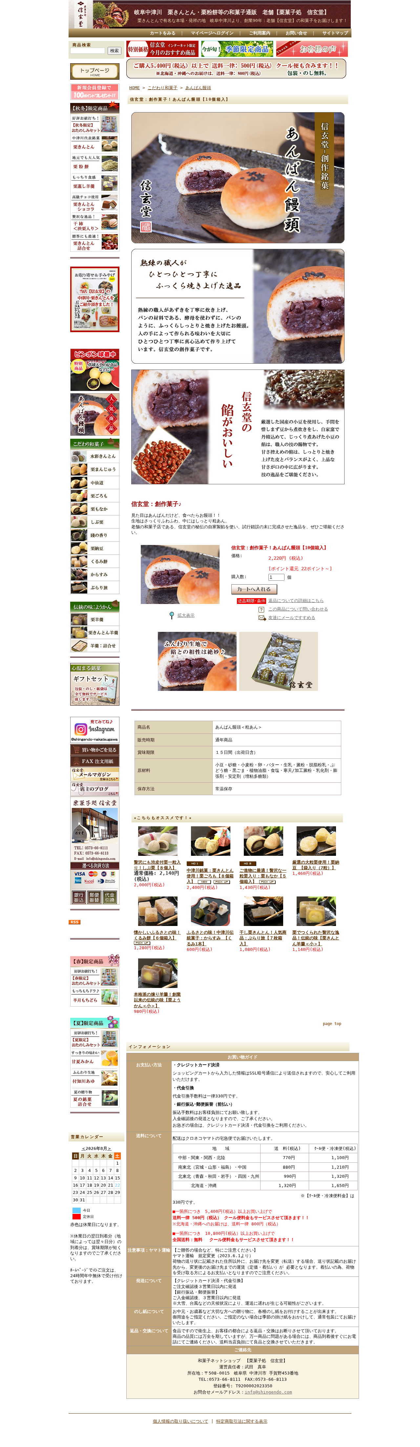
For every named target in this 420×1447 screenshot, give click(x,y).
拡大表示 (186, 615)
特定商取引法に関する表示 (241, 1421)
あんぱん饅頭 (198, 87)
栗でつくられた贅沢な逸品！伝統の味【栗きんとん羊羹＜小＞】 (315, 938)
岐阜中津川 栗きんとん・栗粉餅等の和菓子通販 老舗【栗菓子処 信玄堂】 (237, 12)
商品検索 (82, 45)
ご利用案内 (259, 32)
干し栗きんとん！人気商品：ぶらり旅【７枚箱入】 (263, 938)
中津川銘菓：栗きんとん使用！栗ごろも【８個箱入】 (210, 876)
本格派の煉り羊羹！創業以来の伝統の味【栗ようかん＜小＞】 (157, 1000)
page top (332, 1023)
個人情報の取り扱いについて (180, 1421)
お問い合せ (296, 32)
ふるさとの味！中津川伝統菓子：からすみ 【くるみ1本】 (210, 938)
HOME (134, 87)
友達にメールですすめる (291, 617)
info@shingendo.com (268, 1392)
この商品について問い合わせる (298, 609)
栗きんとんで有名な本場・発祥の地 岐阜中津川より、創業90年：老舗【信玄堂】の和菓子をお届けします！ (242, 20)
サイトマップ (335, 32)
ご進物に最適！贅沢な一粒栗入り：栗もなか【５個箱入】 (263, 876)
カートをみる (163, 32)
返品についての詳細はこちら (296, 600)
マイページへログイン (212, 32)
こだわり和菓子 (163, 87)
